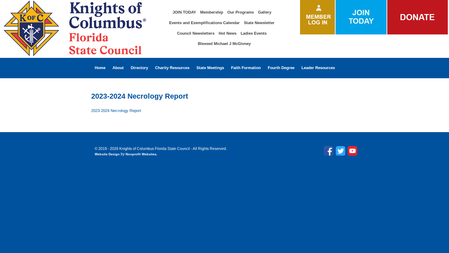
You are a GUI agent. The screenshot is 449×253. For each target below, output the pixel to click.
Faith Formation (246, 67)
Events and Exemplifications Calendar (204, 22)
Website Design (108, 154)
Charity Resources (172, 67)
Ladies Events (254, 33)
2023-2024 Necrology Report (116, 110)
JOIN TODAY (184, 12)
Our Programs (240, 12)
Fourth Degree (281, 67)
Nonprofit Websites (141, 154)
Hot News (227, 33)
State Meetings (210, 67)
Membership (211, 12)
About (118, 67)
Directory (139, 67)
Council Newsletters (195, 33)
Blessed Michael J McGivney (224, 43)
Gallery (264, 12)
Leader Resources (318, 67)
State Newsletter (259, 22)
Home (100, 67)
